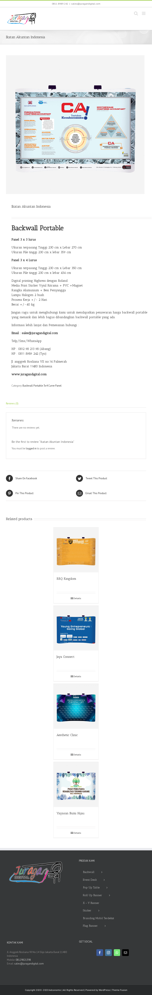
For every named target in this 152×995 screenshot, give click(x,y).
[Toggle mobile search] (136, 13)
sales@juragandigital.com (85, 3)
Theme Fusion (119, 989)
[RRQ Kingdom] (76, 549)
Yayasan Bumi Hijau (71, 813)
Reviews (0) (12, 403)
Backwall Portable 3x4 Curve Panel (42, 385)
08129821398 (23, 960)
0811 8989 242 (60, 3)
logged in (31, 448)
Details (77, 598)
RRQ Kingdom (66, 579)
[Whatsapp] (117, 952)
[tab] (76, 404)
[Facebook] (99, 952)
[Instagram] (108, 952)
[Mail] (125, 952)
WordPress (104, 989)
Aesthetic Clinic (67, 735)
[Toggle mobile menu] (144, 13)
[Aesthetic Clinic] (76, 706)
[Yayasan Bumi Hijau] (76, 784)
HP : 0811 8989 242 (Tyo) (29, 353)
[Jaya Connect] (76, 628)
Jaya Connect (65, 657)
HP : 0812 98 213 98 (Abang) (31, 349)
